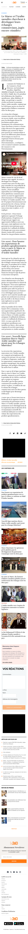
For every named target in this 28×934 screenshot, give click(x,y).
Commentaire (7, 674)
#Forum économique (8, 462)
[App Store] (8, 923)
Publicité (3, 900)
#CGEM (20, 462)
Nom (4, 693)
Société (24, 6)
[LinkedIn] (17, 872)
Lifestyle (3, 892)
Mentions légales (5, 913)
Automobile (3, 889)
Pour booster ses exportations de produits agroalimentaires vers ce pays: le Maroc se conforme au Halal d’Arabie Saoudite (13, 247)
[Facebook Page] (8, 872)
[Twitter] (11, 872)
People (2, 890)
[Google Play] (19, 923)
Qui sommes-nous (5, 899)
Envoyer (14, 861)
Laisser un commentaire (14, 707)
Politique (11, 6)
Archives (3, 902)
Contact (3, 908)
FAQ (2, 907)
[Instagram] (20, 872)
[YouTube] (14, 872)
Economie (18, 6)
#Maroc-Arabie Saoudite (9, 460)
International (4, 884)
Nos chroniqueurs (5, 894)
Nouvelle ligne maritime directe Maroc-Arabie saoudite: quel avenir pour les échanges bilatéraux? (13, 341)
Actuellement (4, 6)
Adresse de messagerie (10, 699)
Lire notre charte (7, 662)
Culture (2, 885)
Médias (3, 887)
